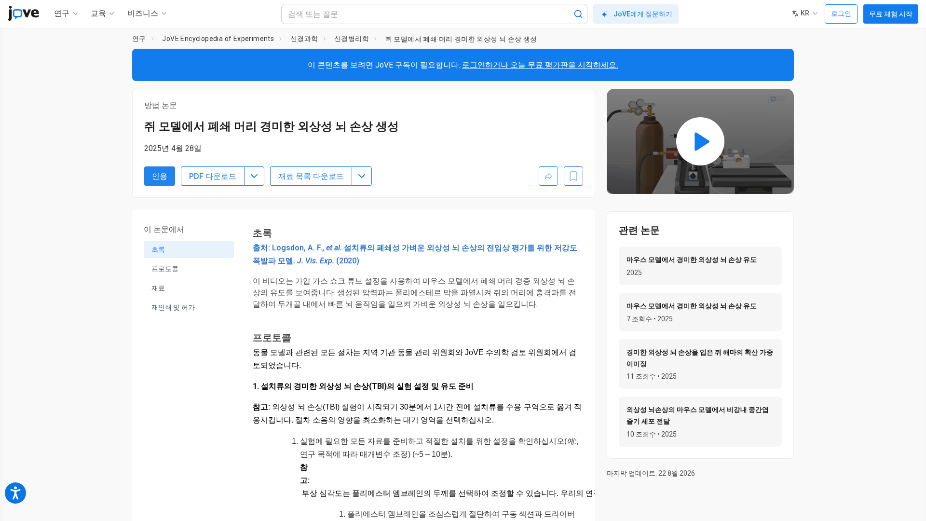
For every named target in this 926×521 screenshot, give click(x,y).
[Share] (548, 176)
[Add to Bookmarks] (573, 176)
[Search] (578, 14)
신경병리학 (351, 38)
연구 (139, 38)
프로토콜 (164, 269)
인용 (159, 176)
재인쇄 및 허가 (173, 307)
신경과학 (304, 38)
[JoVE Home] (23, 13)
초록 (158, 249)
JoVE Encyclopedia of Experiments (218, 38)
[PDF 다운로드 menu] (254, 176)
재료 (158, 288)
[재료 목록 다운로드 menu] (362, 176)
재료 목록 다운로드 (311, 176)
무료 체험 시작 (890, 14)
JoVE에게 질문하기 (642, 14)
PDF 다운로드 (212, 176)
